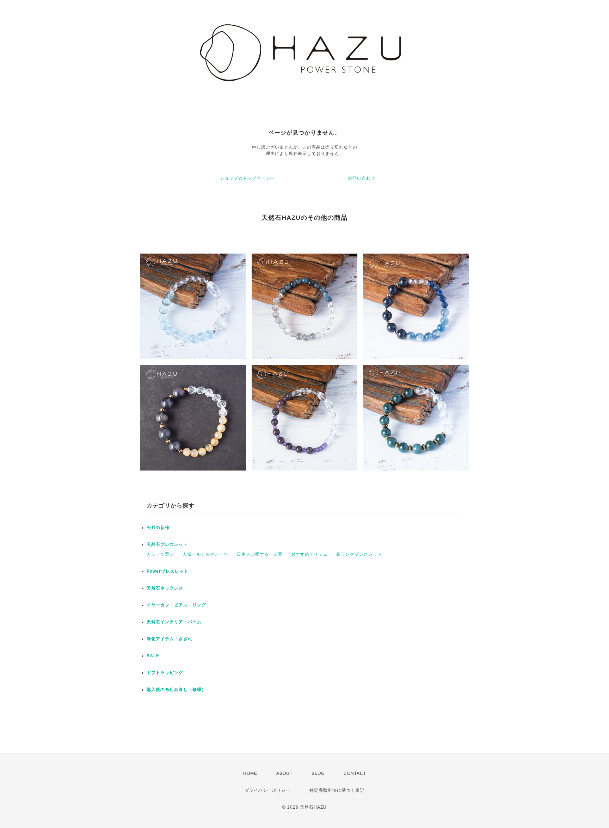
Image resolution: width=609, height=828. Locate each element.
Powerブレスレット (168, 571)
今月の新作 (158, 527)
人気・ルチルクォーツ (205, 554)
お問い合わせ (361, 178)
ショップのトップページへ (247, 178)
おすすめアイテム (309, 554)
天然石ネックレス (165, 588)
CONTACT (355, 773)
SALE (153, 655)
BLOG (318, 773)
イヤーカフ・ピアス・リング (176, 605)
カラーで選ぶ (160, 554)
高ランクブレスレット (359, 554)
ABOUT (284, 773)
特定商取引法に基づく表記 (336, 790)
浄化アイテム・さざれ (169, 638)
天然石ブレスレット (167, 544)
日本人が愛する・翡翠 (260, 554)
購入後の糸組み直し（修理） (176, 689)
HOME (250, 773)
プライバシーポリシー (267, 790)
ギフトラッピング (165, 672)
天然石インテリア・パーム (174, 622)
